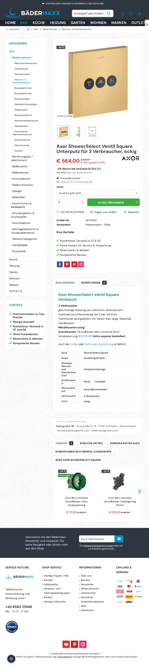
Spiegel (17, 191)
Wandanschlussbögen (25, 104)
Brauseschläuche (23, 115)
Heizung (14, 266)
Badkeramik (19, 166)
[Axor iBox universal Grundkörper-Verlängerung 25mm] (120, 481)
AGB (83, 606)
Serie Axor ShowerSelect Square (78, 460)
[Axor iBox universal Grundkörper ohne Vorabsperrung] (76, 481)
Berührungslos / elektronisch (22, 158)
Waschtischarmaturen (25, 63)
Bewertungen (93, 282)
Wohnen (14, 278)
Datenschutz (88, 593)
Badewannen (20, 172)
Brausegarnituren (23, 88)
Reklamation (51, 584)
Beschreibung (65, 282)
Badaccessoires (22, 185)
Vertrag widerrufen (55, 601)
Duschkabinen (21, 223)
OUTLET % (15, 291)
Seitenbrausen (21, 145)
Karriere (85, 580)
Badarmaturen (21, 57)
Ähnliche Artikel (91, 443)
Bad (11, 51)
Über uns (86, 575)
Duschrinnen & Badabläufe (21, 205)
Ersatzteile (19, 251)
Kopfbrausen (21, 109)
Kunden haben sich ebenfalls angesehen (83, 451)
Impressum (87, 610)
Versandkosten (65, 656)
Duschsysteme (22, 74)
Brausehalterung (22, 93)
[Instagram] (81, 264)
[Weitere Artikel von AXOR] (131, 158)
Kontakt (48, 580)
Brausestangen (22, 98)
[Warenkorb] (140, 13)
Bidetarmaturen (22, 139)
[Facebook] (60, 264)
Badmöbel (18, 197)
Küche (13, 259)
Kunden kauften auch (125, 443)
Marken (14, 285)
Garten (13, 272)
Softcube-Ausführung (99, 344)
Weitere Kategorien (24, 239)
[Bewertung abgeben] (89, 156)
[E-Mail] (74, 264)
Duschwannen (21, 179)
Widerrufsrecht (90, 588)
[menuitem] (140, 13)
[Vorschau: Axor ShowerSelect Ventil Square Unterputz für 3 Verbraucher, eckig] (78, 132)
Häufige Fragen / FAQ (56, 575)
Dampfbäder (20, 245)
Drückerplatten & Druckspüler (22, 215)
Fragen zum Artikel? (105, 212)
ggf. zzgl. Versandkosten (79, 172)
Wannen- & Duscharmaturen (21, 81)
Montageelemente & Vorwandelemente (25, 231)
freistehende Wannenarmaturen (22, 133)
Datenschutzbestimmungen (98, 545)
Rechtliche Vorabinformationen (92, 599)
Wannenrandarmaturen (26, 120)
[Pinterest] (67, 264)
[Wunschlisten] (131, 13)
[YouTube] (66, 644)
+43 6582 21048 (18, 607)
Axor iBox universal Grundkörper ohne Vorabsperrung (76, 501)
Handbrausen (21, 68)
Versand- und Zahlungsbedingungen (57, 591)
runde (74, 344)
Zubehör (18, 150)
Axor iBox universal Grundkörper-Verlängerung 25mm (120, 501)
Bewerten (133, 212)
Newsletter (87, 584)
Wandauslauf (21, 126)
